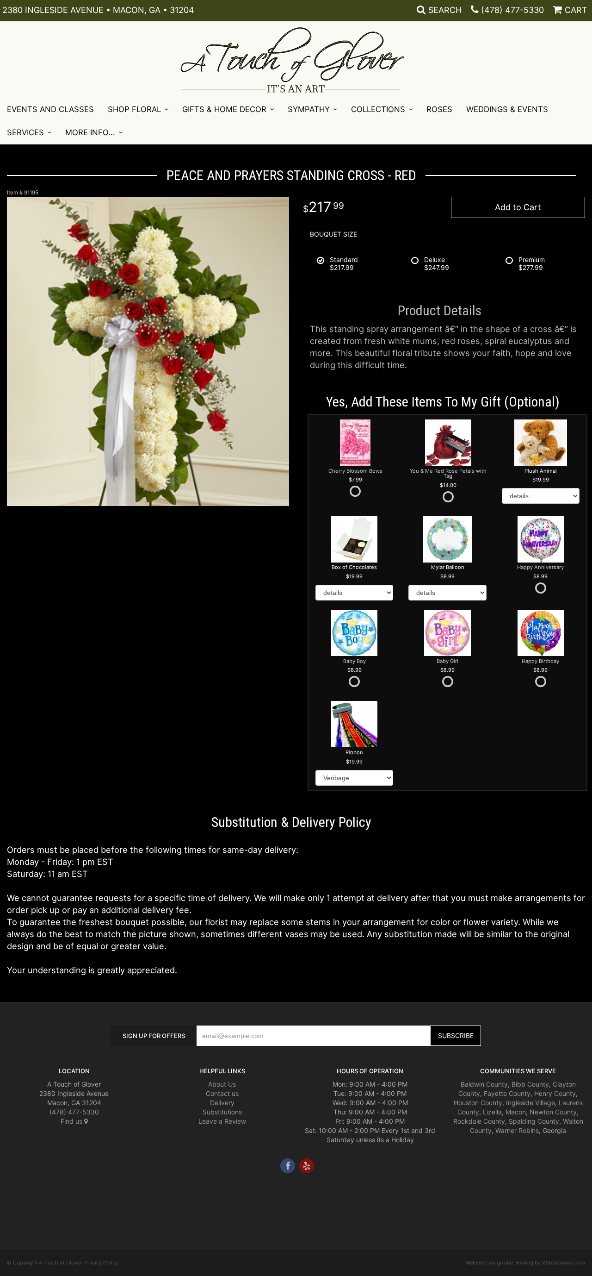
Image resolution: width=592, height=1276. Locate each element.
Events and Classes (50, 109)
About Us (222, 1084)
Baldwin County (484, 1084)
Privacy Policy (101, 1262)
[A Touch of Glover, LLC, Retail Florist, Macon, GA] (21, 1201)
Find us (72, 1121)
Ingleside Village (530, 1103)
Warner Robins (517, 1130)
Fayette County (507, 1093)
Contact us (222, 1093)
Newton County (553, 1112)
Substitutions (222, 1112)
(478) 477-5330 (512, 10)
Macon (516, 1112)
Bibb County (530, 1084)
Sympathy (309, 109)
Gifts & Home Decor (224, 109)
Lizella (492, 1112)
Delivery (222, 1103)
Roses (439, 109)
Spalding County (534, 1121)
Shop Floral (134, 109)
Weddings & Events (507, 109)
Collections (378, 109)
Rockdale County (479, 1121)
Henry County (555, 1093)
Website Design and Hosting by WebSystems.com (525, 1262)
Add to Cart (518, 207)
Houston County (478, 1103)
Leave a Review (222, 1121)
